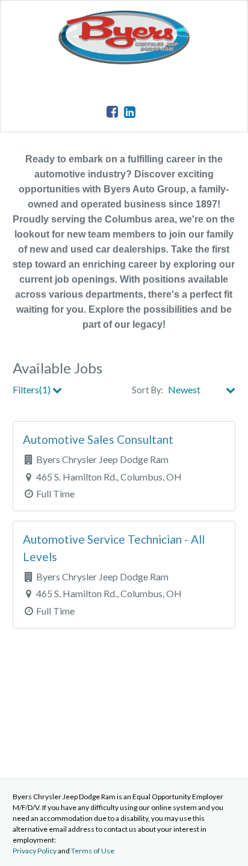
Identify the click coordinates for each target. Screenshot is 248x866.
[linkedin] (129, 111)
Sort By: (147, 390)
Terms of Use (92, 850)
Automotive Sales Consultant (98, 439)
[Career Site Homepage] (124, 60)
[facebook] (112, 111)
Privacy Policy (35, 850)
